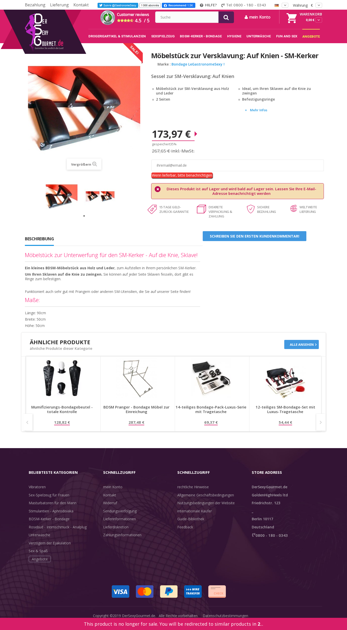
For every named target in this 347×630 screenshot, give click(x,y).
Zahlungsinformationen (122, 534)
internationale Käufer (194, 511)
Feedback (185, 527)
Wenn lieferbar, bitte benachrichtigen (182, 175)
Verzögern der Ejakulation (50, 543)
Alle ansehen (302, 344)
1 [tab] (84, 215)
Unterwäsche (39, 534)
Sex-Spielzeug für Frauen (49, 495)
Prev (28, 422)
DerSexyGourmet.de (138, 615)
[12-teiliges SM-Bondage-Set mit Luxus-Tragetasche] (285, 378)
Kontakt (81, 5)
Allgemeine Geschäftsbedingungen (205, 495)
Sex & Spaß (38, 550)
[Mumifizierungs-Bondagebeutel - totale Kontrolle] (62, 378)
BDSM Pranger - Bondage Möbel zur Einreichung (136, 409)
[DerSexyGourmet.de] (55, 11)
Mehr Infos (258, 110)
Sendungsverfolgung (120, 511)
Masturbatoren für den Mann (52, 502)
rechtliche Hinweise (193, 486)
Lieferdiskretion (116, 527)
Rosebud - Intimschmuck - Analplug (58, 527)
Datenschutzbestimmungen (225, 615)
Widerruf (110, 502)
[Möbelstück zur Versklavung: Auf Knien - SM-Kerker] (65, 196)
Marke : (164, 64)
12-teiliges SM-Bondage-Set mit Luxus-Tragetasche (285, 409)
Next (321, 422)
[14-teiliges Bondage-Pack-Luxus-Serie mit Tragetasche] (211, 378)
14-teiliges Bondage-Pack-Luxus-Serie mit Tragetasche (211, 409)
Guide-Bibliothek (190, 518)
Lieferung (59, 5)
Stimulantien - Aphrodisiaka (51, 511)
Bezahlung (35, 5)
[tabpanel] (65, 196)
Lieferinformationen (119, 518)
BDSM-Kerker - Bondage (49, 518)
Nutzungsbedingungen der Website (206, 502)
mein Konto (112, 486)
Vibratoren (37, 486)
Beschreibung (39, 239)
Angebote (40, 559)
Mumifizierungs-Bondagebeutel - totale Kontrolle (62, 409)
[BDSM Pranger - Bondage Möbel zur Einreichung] (136, 378)
